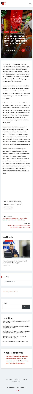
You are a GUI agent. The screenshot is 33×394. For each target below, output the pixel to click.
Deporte (24, 379)
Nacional (14, 32)
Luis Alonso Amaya (9, 204)
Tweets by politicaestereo (10, 292)
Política (16, 379)
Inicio (6, 32)
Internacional (16, 381)
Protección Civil (8, 208)
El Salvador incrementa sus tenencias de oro (15, 341)
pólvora (19, 204)
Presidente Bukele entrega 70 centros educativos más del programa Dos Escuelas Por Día (16, 332)
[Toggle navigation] (30, 3)
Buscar (5, 303)
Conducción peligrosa (15, 201)
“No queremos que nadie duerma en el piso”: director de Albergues (15, 262)
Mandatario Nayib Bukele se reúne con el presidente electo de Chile (14, 337)
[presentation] (27, 237)
